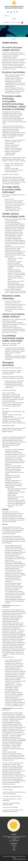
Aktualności (6, 22)
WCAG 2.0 (24, 859)
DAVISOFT (20, 859)
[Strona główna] (8, 12)
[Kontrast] (17, 12)
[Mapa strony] (11, 12)
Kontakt (18, 22)
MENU (14, 39)
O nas (11, 22)
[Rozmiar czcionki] (14, 12)
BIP (14, 22)
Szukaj (14, 18)
